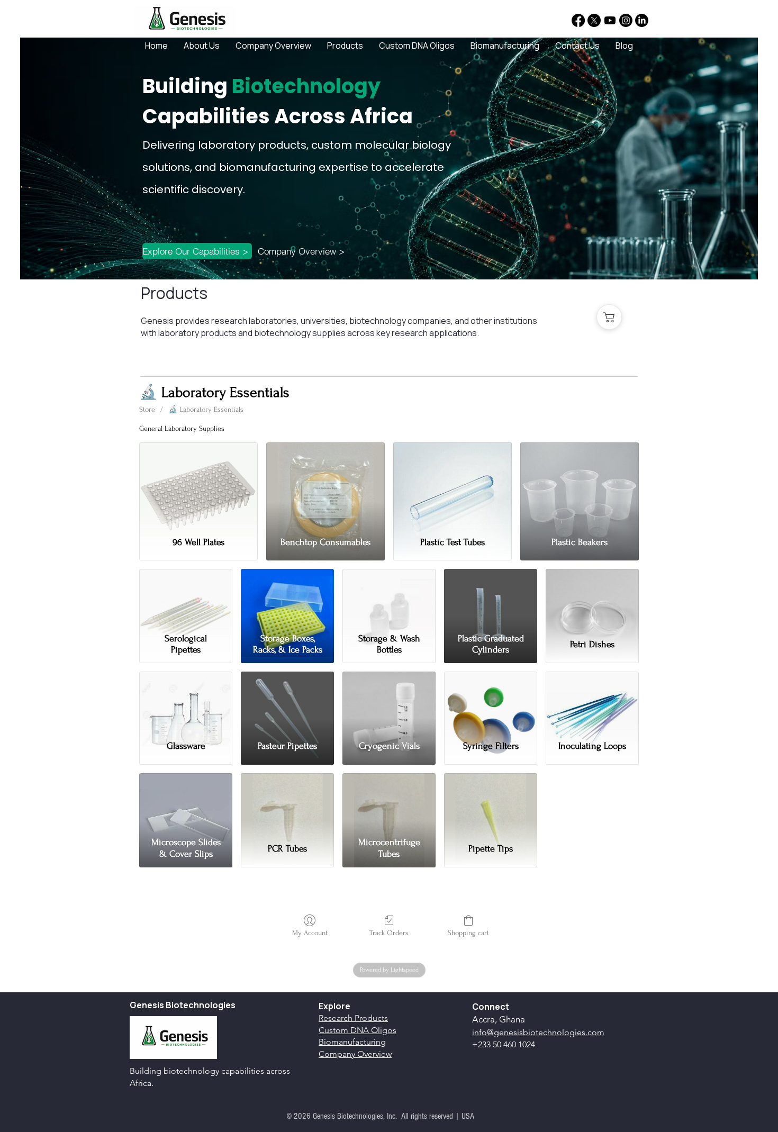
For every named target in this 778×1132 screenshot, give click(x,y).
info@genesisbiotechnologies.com (538, 1032)
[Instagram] (625, 20)
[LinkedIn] (641, 20)
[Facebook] (578, 20)
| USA (464, 1116)
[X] (594, 20)
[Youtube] (610, 20)
